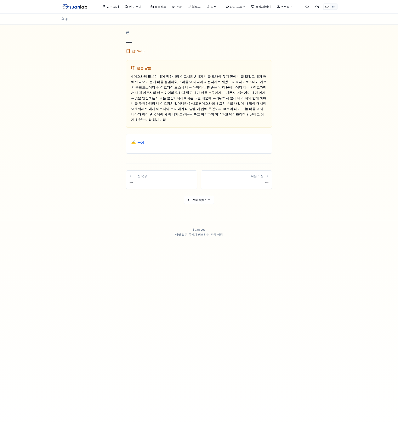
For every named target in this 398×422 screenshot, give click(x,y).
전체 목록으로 (201, 200)
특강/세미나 (263, 7)
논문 (179, 7)
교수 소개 (113, 7)
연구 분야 (135, 7)
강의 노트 (236, 7)
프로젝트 (160, 7)
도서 (213, 7)
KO (327, 6)
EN (333, 6)
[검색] (307, 6)
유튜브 (285, 7)
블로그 (196, 7)
